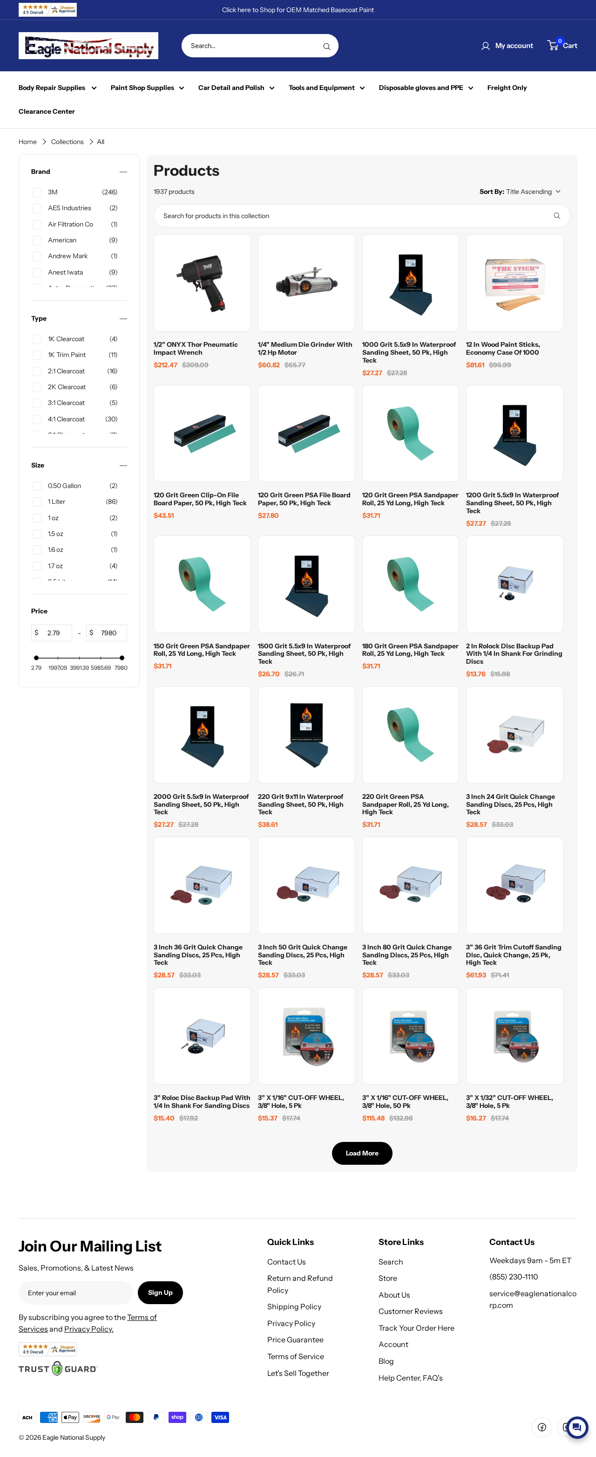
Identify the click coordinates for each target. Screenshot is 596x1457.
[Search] (327, 45)
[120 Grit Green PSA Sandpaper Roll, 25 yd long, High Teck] (411, 433)
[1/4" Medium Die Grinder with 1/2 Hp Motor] (306, 283)
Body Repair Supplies (53, 88)
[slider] (36, 658)
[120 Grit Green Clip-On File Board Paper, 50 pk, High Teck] (202, 433)
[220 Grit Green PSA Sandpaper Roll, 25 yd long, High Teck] (411, 735)
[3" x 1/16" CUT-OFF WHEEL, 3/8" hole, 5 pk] (306, 1036)
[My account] (486, 45)
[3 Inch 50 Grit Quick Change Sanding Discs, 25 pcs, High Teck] (306, 885)
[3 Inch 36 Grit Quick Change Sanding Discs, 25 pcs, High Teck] (202, 885)
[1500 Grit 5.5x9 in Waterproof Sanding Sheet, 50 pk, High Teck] (306, 584)
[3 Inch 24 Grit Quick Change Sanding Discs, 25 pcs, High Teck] (515, 735)
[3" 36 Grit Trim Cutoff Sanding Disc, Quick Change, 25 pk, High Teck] (515, 885)
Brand (40, 172)
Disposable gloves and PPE (421, 88)
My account (514, 45)
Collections (67, 141)
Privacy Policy (291, 1323)
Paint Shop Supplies (142, 88)
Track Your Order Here (416, 1328)
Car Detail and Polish (231, 88)
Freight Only (507, 88)
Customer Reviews (411, 1311)
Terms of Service (295, 1356)
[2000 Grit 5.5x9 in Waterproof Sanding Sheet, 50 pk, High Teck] (202, 735)
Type (39, 319)
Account (393, 1344)
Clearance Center (47, 112)
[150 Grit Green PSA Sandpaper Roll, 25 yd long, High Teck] (202, 584)
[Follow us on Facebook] (542, 1427)
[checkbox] (77, 192)
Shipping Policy (294, 1306)
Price (39, 611)
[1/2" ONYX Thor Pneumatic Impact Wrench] (202, 283)
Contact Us (286, 1261)
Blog (386, 1361)
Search (391, 1261)
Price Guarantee (295, 1339)
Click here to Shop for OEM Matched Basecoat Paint (298, 10)
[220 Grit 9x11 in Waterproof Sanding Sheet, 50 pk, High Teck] (306, 735)
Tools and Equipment (322, 88)
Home (28, 141)
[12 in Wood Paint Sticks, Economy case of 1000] (515, 283)
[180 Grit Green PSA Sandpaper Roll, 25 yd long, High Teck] (411, 584)
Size (37, 465)
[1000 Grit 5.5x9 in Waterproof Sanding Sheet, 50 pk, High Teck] (411, 283)
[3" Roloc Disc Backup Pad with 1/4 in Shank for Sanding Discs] (202, 1036)
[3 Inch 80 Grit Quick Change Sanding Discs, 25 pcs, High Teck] (411, 885)
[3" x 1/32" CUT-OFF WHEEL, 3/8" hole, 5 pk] (515, 1036)
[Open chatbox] (577, 1427)
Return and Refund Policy (300, 1284)
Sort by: (516, 191)
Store (388, 1278)
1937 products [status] (174, 191)
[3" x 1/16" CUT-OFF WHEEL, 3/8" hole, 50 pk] (411, 1036)
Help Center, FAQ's (411, 1377)
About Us (394, 1294)
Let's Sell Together (298, 1373)
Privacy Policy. (89, 1328)
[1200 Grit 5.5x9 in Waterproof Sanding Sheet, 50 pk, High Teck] (515, 433)
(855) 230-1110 (513, 1276)
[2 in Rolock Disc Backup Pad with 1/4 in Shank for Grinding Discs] (515, 584)
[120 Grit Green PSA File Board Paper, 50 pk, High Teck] (306, 433)
